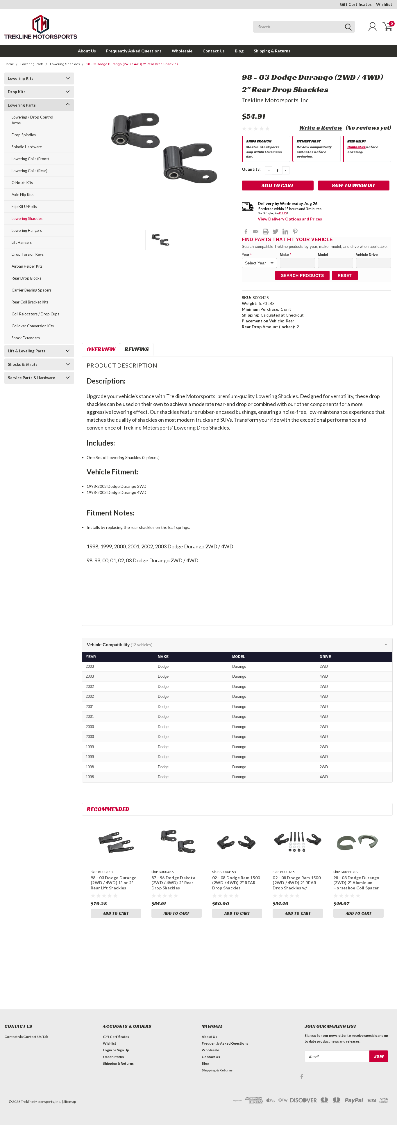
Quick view (116, 842)
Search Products (302, 275)
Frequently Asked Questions (134, 50)
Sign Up (123, 1050)
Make (285, 255)
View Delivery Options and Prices (290, 218)
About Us (87, 50)
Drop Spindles (24, 135)
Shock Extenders (26, 337)
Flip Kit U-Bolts (24, 206)
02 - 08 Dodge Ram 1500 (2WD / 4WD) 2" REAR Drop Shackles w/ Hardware (297, 885)
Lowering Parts (32, 64)
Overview (101, 349)
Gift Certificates (356, 4)
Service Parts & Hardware (31, 377)
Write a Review (320, 127)
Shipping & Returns (272, 50)
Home (9, 64)
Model (323, 255)
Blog (239, 50)
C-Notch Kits (22, 182)
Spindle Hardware (27, 146)
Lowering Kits (20, 78)
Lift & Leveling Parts (26, 351)
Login (107, 1050)
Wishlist (384, 4)
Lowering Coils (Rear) (29, 170)
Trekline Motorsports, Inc (275, 99)
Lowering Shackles (65, 64)
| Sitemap (69, 1101)
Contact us (356, 146)
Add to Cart (116, 913)
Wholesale (182, 50)
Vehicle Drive (367, 255)
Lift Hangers (22, 242)
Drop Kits (17, 91)
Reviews (136, 349)
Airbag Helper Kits (27, 266)
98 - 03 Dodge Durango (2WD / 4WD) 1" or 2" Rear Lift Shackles (114, 882)
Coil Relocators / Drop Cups (35, 314)
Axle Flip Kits (22, 194)
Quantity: (251, 169)
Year (247, 255)
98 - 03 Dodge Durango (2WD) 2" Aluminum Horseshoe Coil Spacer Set (356, 885)
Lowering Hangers (27, 230)
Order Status (113, 1057)
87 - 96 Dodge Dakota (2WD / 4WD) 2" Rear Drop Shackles (173, 882)
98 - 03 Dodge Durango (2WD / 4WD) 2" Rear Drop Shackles (132, 64)
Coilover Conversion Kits (33, 326)
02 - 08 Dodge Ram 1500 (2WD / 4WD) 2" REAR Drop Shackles (236, 882)
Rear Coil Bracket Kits (30, 302)
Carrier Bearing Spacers (31, 290)
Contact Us (214, 50)
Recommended (108, 809)
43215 (282, 213)
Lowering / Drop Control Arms (32, 120)
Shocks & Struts (22, 364)
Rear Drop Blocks (26, 278)
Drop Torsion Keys (28, 254)
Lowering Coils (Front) (30, 158)
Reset (345, 275)
